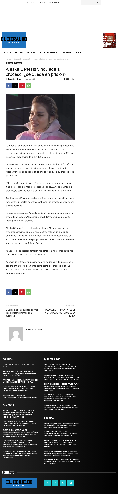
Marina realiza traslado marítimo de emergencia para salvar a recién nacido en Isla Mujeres (61, 407)
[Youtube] (70, 483)
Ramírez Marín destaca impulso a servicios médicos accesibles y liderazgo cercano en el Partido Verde (60, 443)
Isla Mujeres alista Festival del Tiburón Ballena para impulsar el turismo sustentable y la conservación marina (60, 398)
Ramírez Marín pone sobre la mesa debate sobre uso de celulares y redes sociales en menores (19, 388)
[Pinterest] (22, 85)
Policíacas (18, 63)
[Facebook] (9, 85)
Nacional (17, 59)
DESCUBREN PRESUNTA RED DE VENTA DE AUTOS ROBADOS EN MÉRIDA (60, 313)
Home (8, 59)
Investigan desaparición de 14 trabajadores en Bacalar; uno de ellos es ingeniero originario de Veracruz (60, 368)
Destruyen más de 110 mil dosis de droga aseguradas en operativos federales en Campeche (19, 423)
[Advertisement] (72, 26)
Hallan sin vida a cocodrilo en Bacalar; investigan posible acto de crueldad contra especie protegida (61, 377)
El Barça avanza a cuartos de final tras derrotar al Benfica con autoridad (22, 313)
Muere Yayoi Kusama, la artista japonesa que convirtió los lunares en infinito (109, 41)
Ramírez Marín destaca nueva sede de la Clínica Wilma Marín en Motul (20, 381)
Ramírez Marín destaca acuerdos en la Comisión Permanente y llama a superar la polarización (61, 425)
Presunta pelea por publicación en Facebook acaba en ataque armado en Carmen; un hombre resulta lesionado (20, 454)
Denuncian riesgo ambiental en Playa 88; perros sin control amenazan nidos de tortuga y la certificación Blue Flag (61, 387)
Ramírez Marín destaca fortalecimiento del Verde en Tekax (20, 396)
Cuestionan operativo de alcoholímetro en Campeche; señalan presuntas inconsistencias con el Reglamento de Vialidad (20, 433)
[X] (15, 85)
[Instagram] (55, 483)
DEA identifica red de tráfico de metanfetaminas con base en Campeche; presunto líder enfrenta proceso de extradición (20, 444)
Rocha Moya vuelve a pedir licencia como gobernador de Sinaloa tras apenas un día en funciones (61, 453)
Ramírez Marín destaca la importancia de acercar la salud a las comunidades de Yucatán (60, 434)
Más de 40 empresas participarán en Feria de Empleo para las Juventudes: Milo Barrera (62, 462)
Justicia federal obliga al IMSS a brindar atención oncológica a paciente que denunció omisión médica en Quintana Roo (18, 414)
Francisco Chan (14, 79)
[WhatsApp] (28, 85)
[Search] (98, 2)
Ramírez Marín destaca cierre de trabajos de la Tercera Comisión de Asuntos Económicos (20, 373)
